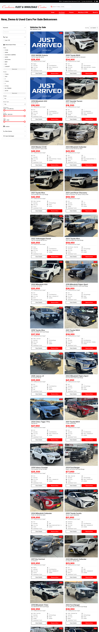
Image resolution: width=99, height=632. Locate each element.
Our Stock (62, 12)
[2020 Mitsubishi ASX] (46, 271)
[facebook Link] (95, 1)
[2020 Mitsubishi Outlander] (81, 546)
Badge (5, 96)
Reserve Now (54, 73)
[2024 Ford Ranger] (81, 455)
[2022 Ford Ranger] (81, 592)
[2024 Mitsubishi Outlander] (46, 500)
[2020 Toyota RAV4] (81, 42)
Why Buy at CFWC (83, 12)
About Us (95, 12)
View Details (38, 73)
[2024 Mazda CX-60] (46, 134)
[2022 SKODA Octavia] (46, 42)
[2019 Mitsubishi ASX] (46, 88)
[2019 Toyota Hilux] (46, 317)
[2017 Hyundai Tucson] (81, 88)
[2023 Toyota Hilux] (81, 226)
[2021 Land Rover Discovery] (81, 180)
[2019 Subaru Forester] (46, 455)
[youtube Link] (97, 1)
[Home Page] (24, 6)
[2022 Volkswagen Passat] (46, 226)
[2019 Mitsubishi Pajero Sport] (81, 271)
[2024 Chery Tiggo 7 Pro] (46, 409)
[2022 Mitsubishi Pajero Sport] (81, 363)
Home (52, 12)
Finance (71, 12)
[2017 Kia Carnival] (46, 546)
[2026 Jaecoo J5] (46, 363)
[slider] (4, 110)
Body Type (6, 101)
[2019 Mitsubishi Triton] (46, 592)
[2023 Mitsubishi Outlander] (81, 134)
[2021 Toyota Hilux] (46, 180)
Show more (14, 69)
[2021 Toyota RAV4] (81, 317)
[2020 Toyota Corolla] (81, 500)
